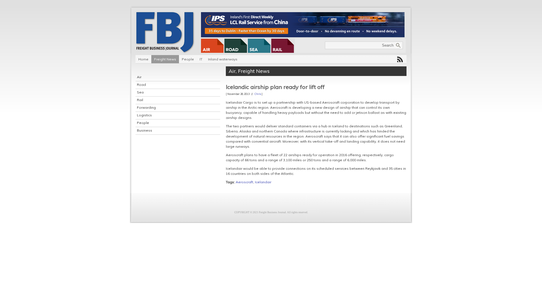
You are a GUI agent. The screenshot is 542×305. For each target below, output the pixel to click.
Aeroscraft (244, 182)
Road (141, 84)
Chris (258, 93)
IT (201, 59)
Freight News (165, 59)
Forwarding (146, 107)
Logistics (144, 115)
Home (143, 59)
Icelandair (263, 182)
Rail (140, 100)
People (188, 59)
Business (144, 130)
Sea (140, 92)
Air (139, 77)
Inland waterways (222, 59)
